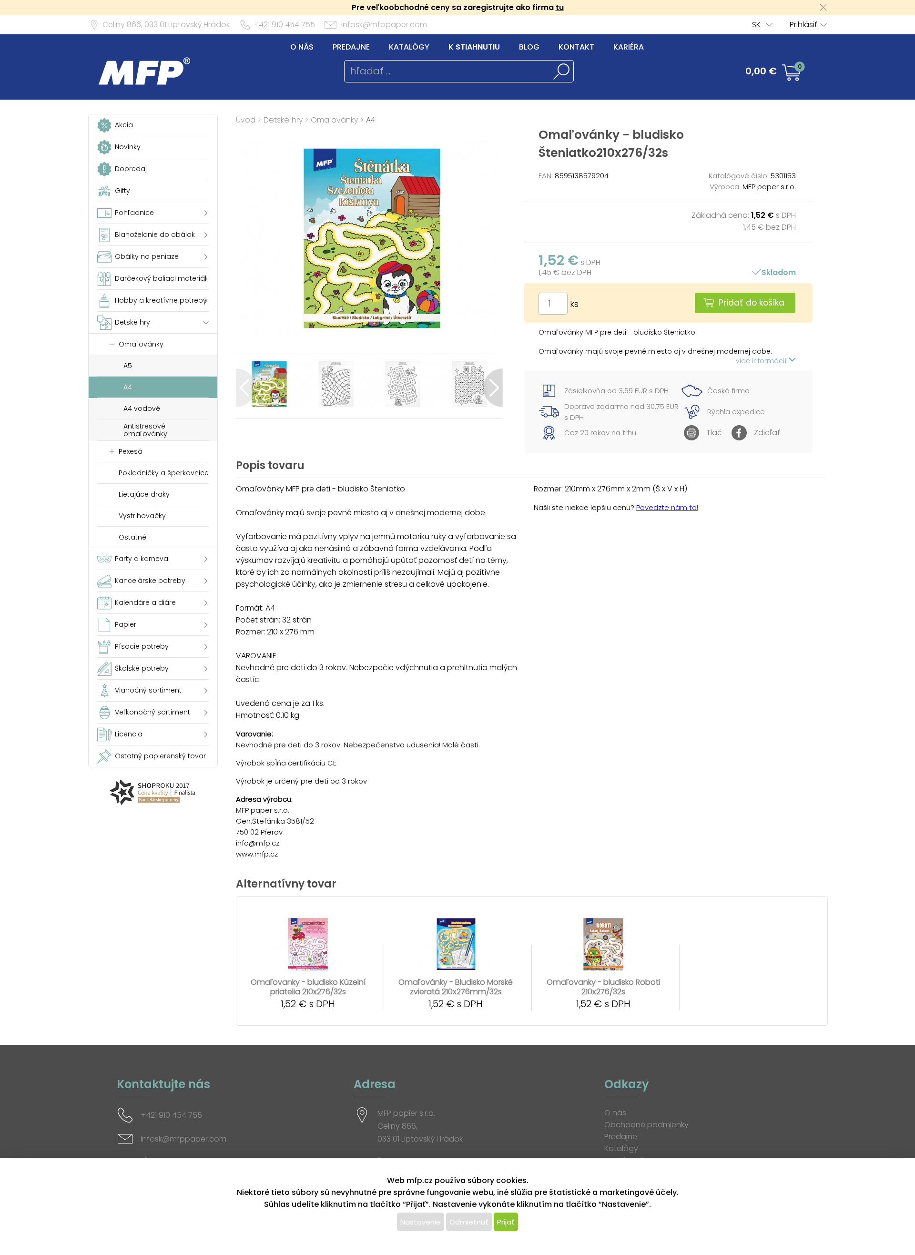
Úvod (245, 119)
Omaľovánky (334, 119)
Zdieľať (767, 432)
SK (756, 24)
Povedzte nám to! (667, 507)
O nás (302, 46)
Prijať (506, 1222)
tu (560, 7)
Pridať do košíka (751, 302)
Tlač (714, 432)
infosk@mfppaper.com (384, 24)
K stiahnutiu (474, 46)
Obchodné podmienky (646, 1124)
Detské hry (283, 119)
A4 (370, 119)
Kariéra (628, 46)
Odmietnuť (468, 1222)
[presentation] (245, 387)
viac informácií (762, 361)
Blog (529, 46)
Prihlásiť (803, 24)
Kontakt (576, 46)
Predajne (351, 46)
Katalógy (409, 46)
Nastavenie (420, 1222)
